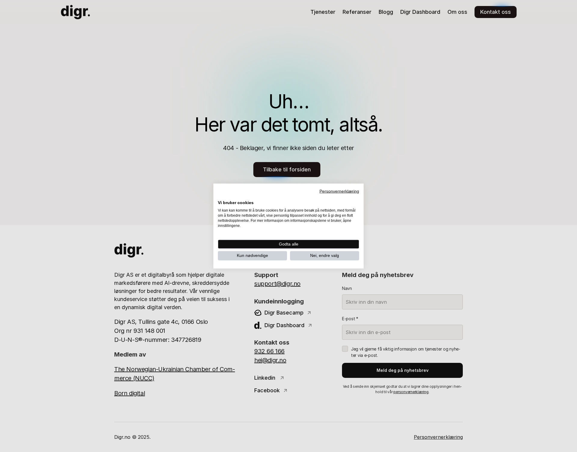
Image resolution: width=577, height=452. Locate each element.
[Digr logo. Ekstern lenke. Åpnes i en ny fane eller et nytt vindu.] (222, 196)
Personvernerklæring (339, 191)
